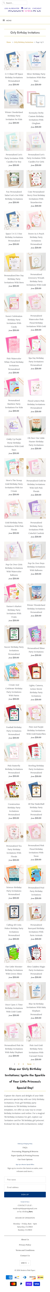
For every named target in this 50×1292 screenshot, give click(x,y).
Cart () (27, 8)
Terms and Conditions (25, 1250)
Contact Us (25, 1255)
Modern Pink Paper (28, 1270)
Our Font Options (25, 1159)
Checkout (36, 8)
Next (29, 1064)
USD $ (24, 1263)
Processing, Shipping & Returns (25, 1151)
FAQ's (25, 1147)
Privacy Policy (25, 1245)
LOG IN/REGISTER (11, 8)
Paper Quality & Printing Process (25, 1155)
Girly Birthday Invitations (25, 32)
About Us (25, 1239)
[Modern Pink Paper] (25, 11)
